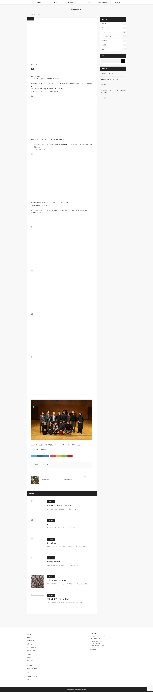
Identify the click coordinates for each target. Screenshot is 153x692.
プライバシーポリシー (32, 668)
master (40, 464)
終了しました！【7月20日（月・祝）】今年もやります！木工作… (113, 91)
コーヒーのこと (113, 32)
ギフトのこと (113, 28)
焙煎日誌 (113, 45)
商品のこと (113, 40)
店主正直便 (70, 2)
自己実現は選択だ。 (54, 561)
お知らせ (55, 2)
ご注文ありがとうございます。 (58, 580)
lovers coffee (75, 689)
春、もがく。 (52, 543)
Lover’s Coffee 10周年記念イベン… (109, 79)
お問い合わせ (118, 2)
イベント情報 (30, 660)
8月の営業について (105, 85)
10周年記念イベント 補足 (107, 73)
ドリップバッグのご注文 (102, 2)
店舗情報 (39, 2)
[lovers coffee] (76, 9)
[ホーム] (29, 2)
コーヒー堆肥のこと (113, 36)
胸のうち (30, 18)
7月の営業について (105, 98)
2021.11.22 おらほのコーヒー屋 (59, 505)
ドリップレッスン (86, 2)
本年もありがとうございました (58, 599)
